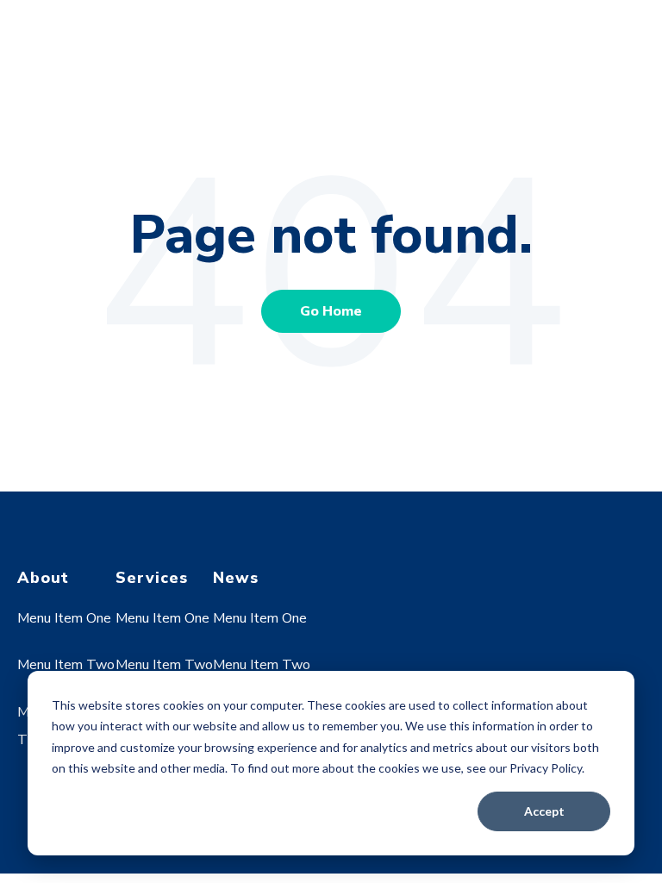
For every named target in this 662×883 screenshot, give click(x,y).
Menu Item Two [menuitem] (66, 664)
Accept (544, 811)
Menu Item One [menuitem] (64, 618)
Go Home (331, 311)
